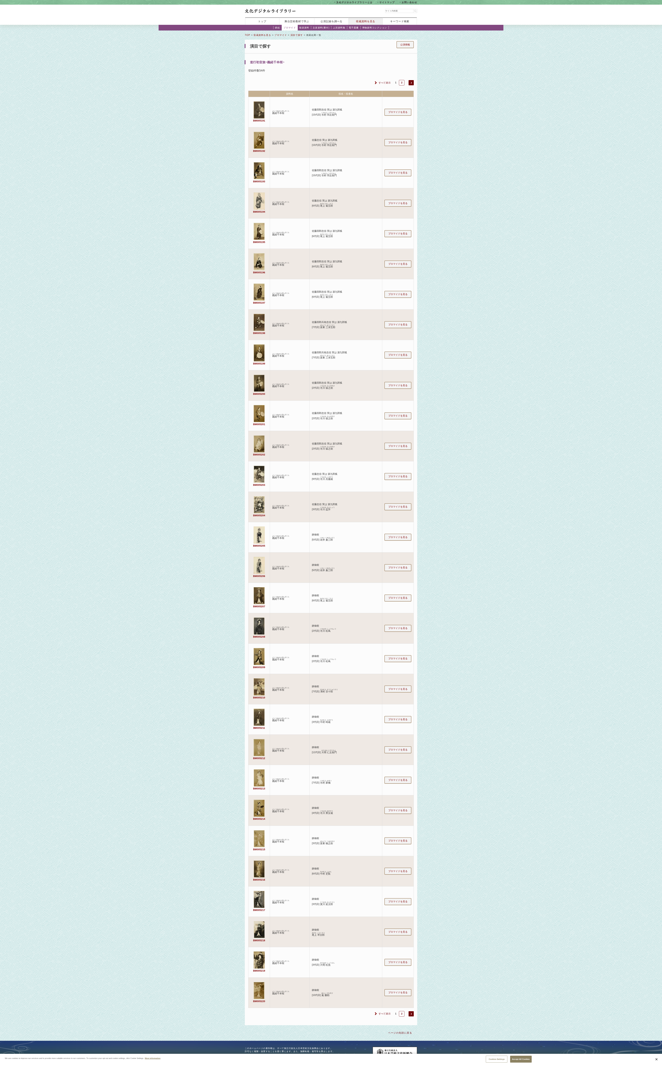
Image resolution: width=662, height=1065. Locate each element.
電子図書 (354, 27)
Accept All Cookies (521, 1059)
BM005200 (259, 394)
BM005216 (259, 879)
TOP (247, 35)
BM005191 (259, 120)
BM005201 (259, 424)
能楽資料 (304, 27)
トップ (262, 21)
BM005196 (259, 272)
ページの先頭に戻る (400, 1032)
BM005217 (259, 910)
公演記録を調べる (331, 21)
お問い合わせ (409, 2)
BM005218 (259, 940)
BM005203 (259, 485)
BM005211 (259, 728)
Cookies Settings (497, 1059)
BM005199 (259, 363)
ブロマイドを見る (398, 112)
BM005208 (259, 636)
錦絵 (277, 27)
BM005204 (259, 515)
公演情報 (405, 44)
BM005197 (259, 302)
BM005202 (259, 454)
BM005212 (259, 758)
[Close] (656, 1059)
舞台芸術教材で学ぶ (297, 21)
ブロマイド (289, 27)
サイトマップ (387, 2)
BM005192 (259, 151)
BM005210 (259, 697)
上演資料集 (339, 27)
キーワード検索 (399, 21)
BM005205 (259, 545)
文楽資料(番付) (321, 27)
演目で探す (296, 35)
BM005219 (259, 970)
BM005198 (259, 333)
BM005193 (259, 181)
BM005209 (259, 667)
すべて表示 (385, 82)
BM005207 (259, 606)
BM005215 (259, 849)
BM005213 (259, 788)
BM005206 (259, 576)
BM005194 (259, 211)
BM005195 (259, 242)
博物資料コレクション (374, 27)
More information (153, 1058)
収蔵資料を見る (365, 21)
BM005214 (259, 819)
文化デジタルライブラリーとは (354, 2)
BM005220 (259, 1001)
